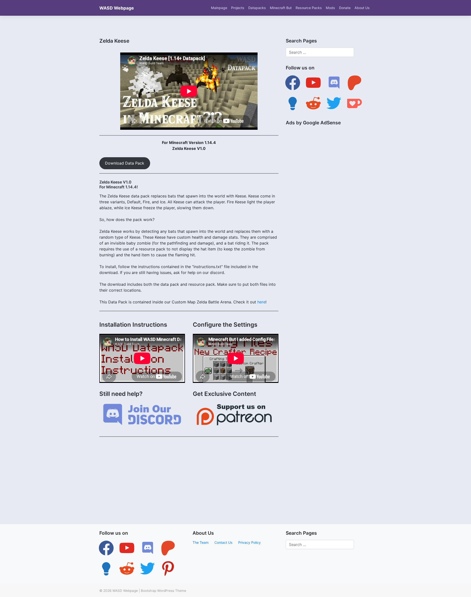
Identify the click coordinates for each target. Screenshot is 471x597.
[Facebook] (292, 82)
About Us (362, 8)
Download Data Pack (124, 163)
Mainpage (219, 8)
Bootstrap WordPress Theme (163, 591)
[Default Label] (313, 82)
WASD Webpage (116, 8)
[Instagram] (147, 548)
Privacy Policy (249, 542)
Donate (345, 8)
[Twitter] (127, 548)
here (261, 301)
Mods (330, 8)
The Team (201, 542)
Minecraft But (281, 8)
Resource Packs (309, 8)
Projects (237, 8)
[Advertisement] (188, 475)
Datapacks (257, 8)
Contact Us (223, 542)
